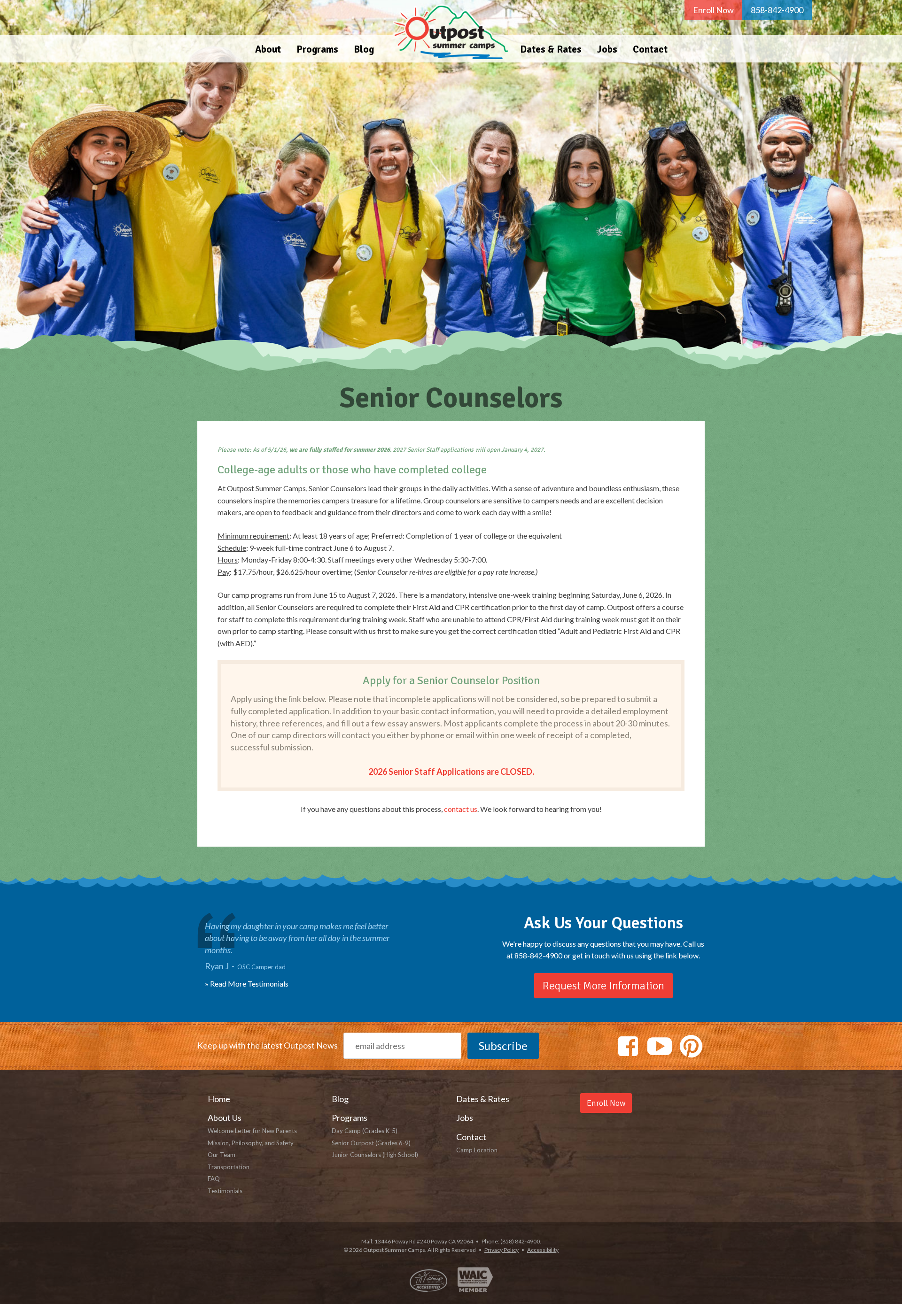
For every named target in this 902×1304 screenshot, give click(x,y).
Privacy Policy (501, 1249)
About (268, 49)
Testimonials (225, 1191)
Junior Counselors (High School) (375, 1154)
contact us (460, 808)
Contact (650, 49)
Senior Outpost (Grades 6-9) (371, 1143)
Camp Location (477, 1150)
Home (447, 31)
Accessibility (543, 1249)
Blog (364, 49)
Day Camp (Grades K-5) (364, 1130)
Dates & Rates (551, 49)
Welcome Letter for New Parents (252, 1130)
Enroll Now (713, 10)
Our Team (221, 1154)
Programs (317, 49)
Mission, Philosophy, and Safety (251, 1143)
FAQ (214, 1178)
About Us (224, 1117)
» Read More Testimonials (246, 983)
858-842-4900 (777, 10)
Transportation (228, 1167)
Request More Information (603, 986)
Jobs (607, 49)
